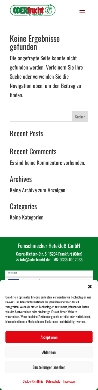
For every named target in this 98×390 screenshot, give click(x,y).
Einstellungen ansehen (49, 367)
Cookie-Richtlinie (33, 381)
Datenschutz (53, 381)
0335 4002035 (71, 259)
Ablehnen (49, 352)
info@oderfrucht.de (35, 259)
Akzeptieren (49, 337)
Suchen (80, 116)
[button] (90, 286)
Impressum (69, 381)
